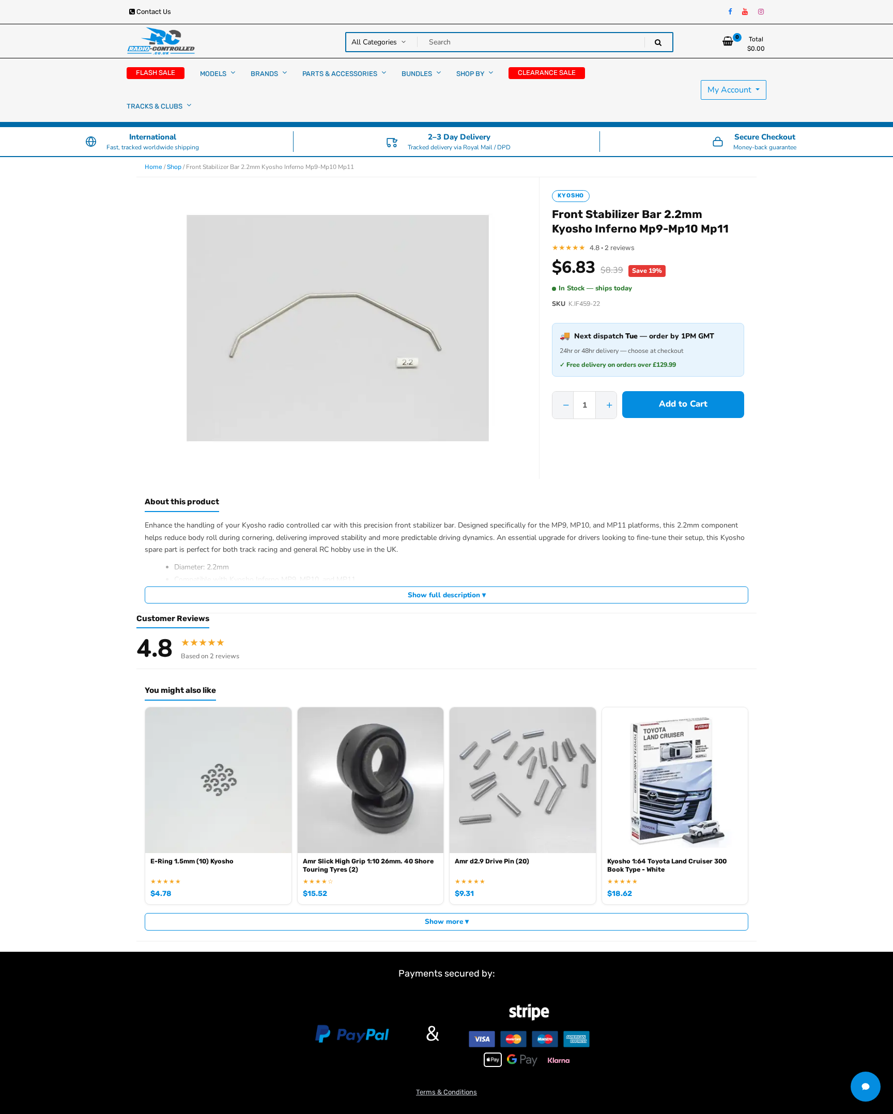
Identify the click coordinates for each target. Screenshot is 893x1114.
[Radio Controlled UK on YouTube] (745, 12)
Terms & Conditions (446, 1092)
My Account (730, 90)
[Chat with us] (866, 1087)
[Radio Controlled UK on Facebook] (730, 12)
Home (153, 167)
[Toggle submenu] (232, 72)
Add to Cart (683, 404)
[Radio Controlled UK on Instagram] (761, 12)
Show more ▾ (447, 921)
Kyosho (571, 195)
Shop (174, 167)
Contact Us (153, 12)
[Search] (658, 43)
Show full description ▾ (447, 595)
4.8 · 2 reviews (612, 248)
